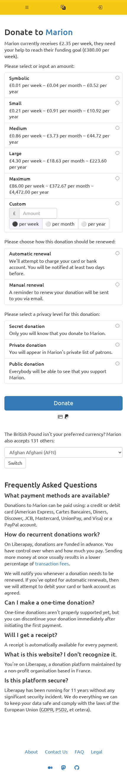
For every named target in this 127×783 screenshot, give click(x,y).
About (31, 751)
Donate (63, 403)
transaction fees (52, 563)
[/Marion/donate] (100, 7)
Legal (96, 751)
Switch (15, 463)
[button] (27, 7)
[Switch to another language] (63, 7)
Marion (59, 32)
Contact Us (56, 751)
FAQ (79, 751)
